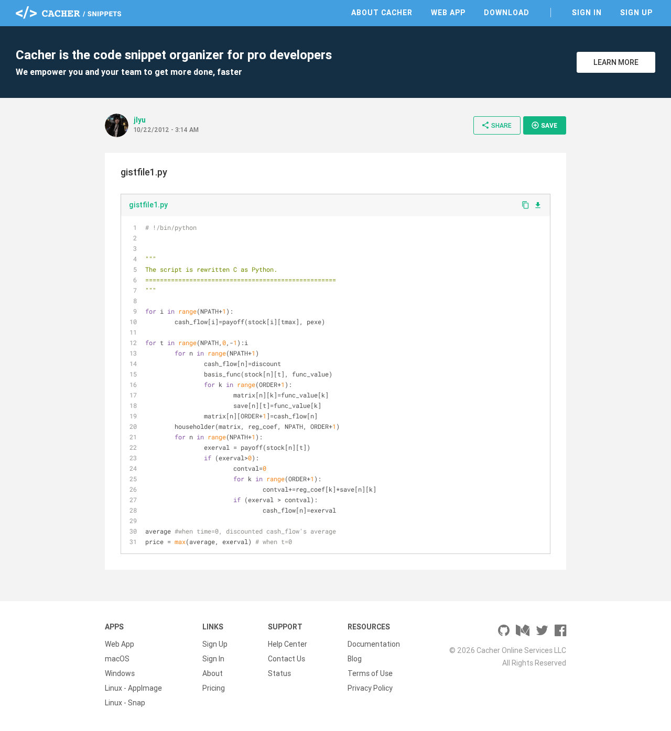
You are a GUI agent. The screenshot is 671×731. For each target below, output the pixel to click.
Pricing (213, 688)
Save (544, 125)
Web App (448, 12)
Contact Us (286, 658)
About (212, 673)
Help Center (287, 644)
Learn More (615, 62)
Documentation (374, 644)
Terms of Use (370, 673)
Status (279, 673)
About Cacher (382, 12)
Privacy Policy (370, 688)
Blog (355, 658)
